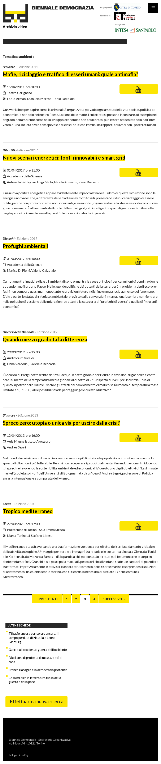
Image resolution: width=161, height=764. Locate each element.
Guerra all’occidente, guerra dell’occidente (38, 649)
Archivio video (15, 26)
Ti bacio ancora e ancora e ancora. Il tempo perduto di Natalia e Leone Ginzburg (33, 638)
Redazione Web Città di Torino (47, 755)
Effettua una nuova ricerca (36, 701)
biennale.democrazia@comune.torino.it (36, 747)
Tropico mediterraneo (28, 511)
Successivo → (114, 599)
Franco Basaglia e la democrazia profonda (38, 670)
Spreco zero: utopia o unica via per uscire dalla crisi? (61, 423)
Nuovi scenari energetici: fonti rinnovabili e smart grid (64, 158)
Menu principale (153, 8)
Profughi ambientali (25, 246)
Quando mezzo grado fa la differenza (45, 339)
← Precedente (46, 599)
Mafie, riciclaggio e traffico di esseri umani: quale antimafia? (70, 74)
